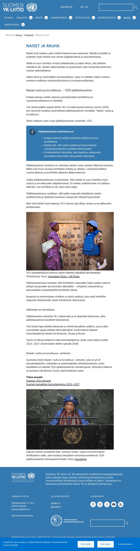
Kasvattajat (81, 459)
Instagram (107, 504)
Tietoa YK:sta (82, 18)
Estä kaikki (86, 544)
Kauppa (65, 7)
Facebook (93, 504)
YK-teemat (28, 35)
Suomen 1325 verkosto (38, 381)
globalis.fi (56, 507)
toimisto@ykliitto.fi (20, 509)
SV (86, 7)
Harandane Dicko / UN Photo (63, 276)
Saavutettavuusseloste (22, 516)
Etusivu (9, 18)
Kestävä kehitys (107, 18)
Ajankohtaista (59, 18)
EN (82, 7)
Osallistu (21, 18)
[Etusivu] (20, 7)
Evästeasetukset (125, 544)
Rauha (127, 18)
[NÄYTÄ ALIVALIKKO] (31, 18)
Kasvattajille (12, 25)
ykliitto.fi (55, 503)
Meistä (39, 18)
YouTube (113, 504)
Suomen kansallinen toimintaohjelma (46, 384)
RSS (120, 504)
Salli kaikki (105, 544)
